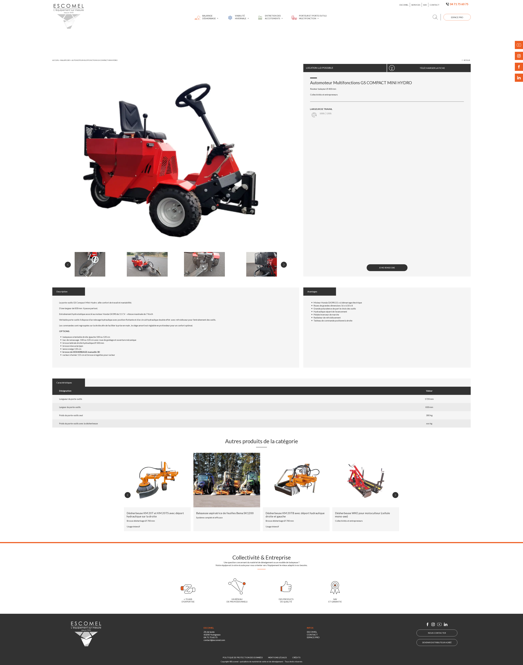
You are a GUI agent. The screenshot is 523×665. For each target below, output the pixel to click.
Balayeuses (65, 60)
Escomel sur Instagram (433, 624)
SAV (425, 5)
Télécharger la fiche (432, 68)
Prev (68, 265)
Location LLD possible (319, 68)
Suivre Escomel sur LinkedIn (519, 78)
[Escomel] (68, 16)
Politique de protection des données (243, 657)
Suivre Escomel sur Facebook (519, 67)
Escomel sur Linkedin (445, 624)
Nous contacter (437, 633)
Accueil (55, 60)
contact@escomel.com (214, 640)
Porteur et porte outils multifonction (313, 17)
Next (284, 265)
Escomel (404, 5)
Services (415, 5)
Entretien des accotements (273, 17)
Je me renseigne (387, 267)
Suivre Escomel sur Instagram (519, 56)
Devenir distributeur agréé (437, 642)
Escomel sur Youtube (439, 624)
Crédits (296, 657)
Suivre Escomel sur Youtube (519, 45)
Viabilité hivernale (240, 17)
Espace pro (457, 17)
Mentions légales (277, 657)
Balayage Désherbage (209, 17)
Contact (434, 5)
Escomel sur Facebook (427, 624)
